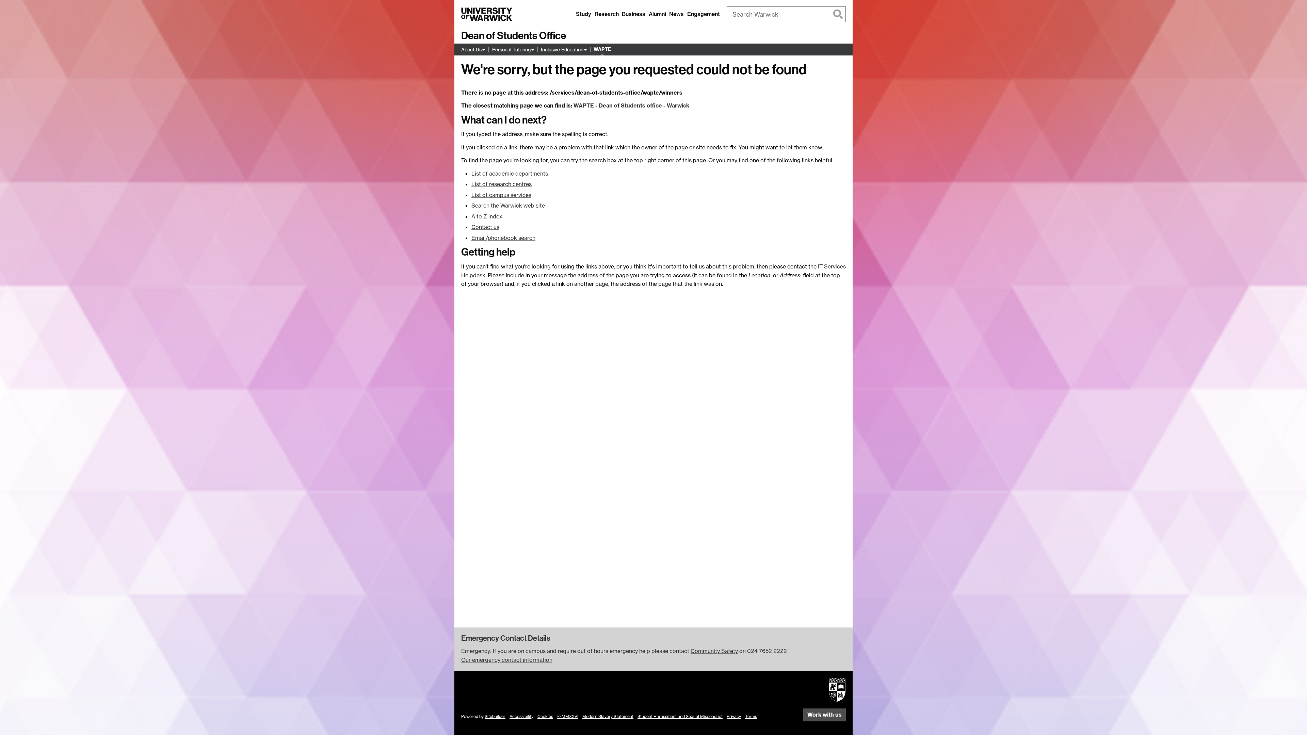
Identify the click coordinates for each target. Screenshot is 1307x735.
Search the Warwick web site (508, 205)
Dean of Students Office (513, 36)
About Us (471, 49)
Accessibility (521, 716)
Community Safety (714, 651)
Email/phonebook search (503, 237)
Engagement (703, 14)
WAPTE (602, 49)
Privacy (734, 716)
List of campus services (501, 195)
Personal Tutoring (511, 49)
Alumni (657, 14)
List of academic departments (509, 173)
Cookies (545, 716)
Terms (751, 716)
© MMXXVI (567, 716)
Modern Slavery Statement (607, 716)
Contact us (485, 227)
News (676, 14)
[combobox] (786, 14)
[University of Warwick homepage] (487, 14)
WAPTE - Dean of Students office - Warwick (631, 105)
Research (607, 14)
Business (633, 14)
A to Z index (486, 216)
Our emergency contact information (506, 659)
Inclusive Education (562, 49)
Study (583, 14)
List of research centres (501, 184)
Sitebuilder (495, 716)
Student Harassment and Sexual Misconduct (680, 716)
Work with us (824, 714)
